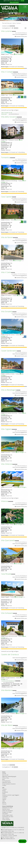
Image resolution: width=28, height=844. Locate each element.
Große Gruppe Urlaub (7, 815)
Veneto (4, 790)
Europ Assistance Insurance (9, 784)
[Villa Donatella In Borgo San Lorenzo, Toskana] (12, 326)
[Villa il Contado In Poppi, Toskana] (12, 86)
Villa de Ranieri (7, 237)
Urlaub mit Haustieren (7, 810)
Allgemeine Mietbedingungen (9, 776)
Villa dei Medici (7, 725)
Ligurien (4, 799)
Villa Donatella (7, 311)
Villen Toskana (5, 818)
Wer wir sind (5, 775)
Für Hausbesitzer (6, 781)
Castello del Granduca (10, 654)
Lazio (3, 801)
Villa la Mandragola (8, 390)
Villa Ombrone (6, 464)
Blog (3, 779)
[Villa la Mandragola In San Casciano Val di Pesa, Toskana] (12, 404)
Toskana (4, 789)
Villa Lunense (6, 31)
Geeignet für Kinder (7, 812)
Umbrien (4, 798)
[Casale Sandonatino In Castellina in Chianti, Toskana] (12, 365)
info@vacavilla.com (10, 838)
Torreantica (5, 157)
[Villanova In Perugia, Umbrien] (12, 516)
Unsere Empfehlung (7, 806)
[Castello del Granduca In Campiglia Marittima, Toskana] (12, 669)
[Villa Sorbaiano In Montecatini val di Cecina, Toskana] (12, 627)
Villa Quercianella (8, 540)
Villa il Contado (7, 72)
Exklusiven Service (6, 782)
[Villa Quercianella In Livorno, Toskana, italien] (12, 555)
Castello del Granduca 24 (8, 681)
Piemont (4, 804)
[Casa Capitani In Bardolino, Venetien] (12, 211)
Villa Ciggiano (6, 429)
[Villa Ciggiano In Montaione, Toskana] (12, 443)
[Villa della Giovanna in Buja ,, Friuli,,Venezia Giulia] (12, 131)
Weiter (15, 28)
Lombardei (4, 796)
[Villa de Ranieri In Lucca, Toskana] (12, 252)
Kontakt (4, 773)
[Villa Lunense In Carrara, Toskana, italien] (12, 46)
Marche (4, 802)
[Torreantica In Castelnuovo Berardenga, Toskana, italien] (12, 172)
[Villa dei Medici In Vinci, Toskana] (12, 740)
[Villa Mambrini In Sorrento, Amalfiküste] (12, 705)
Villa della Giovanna (9, 117)
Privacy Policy (5, 778)
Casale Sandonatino (9, 351)
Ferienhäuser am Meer (7, 816)
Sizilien (3, 793)
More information (14, 2)
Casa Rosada (6, 574)
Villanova (4, 501)
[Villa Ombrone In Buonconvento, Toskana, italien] (12, 478)
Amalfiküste (5, 792)
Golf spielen (5, 813)
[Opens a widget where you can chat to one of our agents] (22, 841)
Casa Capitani (6, 197)
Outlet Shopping (6, 819)
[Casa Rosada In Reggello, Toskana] (12, 588)
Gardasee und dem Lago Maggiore (10, 795)
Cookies (4, 785)
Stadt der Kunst (6, 809)
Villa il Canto (6, 272)
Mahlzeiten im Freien (7, 807)
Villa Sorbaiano (7, 613)
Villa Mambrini (7, 690)
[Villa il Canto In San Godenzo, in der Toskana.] (12, 287)
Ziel (3, 787)
